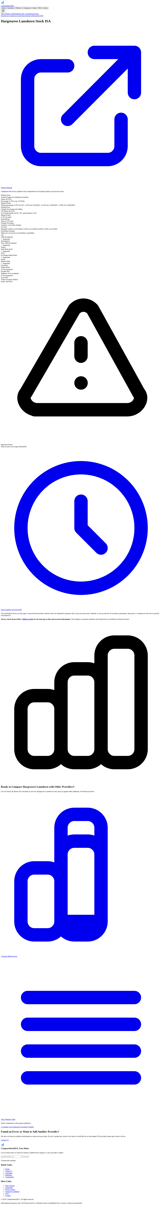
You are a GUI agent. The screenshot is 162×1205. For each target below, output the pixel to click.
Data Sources (10, 1186)
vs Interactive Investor (19, 1127)
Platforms (18, 8)
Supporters (9, 1188)
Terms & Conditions (12, 1192)
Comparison (27, 8)
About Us (8, 1171)
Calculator (10, 8)
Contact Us (5, 1140)
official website (27, 619)
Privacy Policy (10, 1190)
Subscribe (25, 1156)
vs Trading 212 (6, 1127)
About (34, 8)
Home (4, 8)
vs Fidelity (30, 1127)
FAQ (39, 8)
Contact (45, 8)
